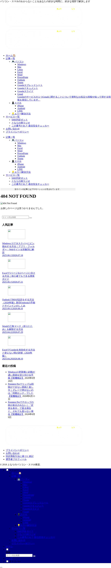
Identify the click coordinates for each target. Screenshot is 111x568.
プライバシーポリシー (17, 450)
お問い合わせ (13, 453)
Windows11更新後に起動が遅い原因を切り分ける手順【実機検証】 (21, 375)
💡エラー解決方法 (26, 525)
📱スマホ (22, 514)
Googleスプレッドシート (35, 503)
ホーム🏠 (16, 473)
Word (25, 492)
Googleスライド (31, 509)
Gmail (26, 511)
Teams (26, 500)
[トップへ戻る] (1, 567)
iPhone (26, 517)
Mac (25, 484)
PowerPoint (28, 495)
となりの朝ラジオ (26, 534)
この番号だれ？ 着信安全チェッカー (36, 537)
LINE (25, 522)
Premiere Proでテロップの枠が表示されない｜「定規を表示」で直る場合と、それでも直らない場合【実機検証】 (21, 408)
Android (27, 520)
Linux (26, 487)
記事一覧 (16, 476)
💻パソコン (23, 479)
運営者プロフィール (16, 459)
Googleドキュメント (33, 506)
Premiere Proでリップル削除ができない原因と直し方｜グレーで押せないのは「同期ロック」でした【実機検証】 (21, 390)
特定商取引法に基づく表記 (20, 456)
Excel (25, 489)
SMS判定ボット (25, 531)
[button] (30, 217)
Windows (27, 482)
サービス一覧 (18, 528)
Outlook (27, 497)
